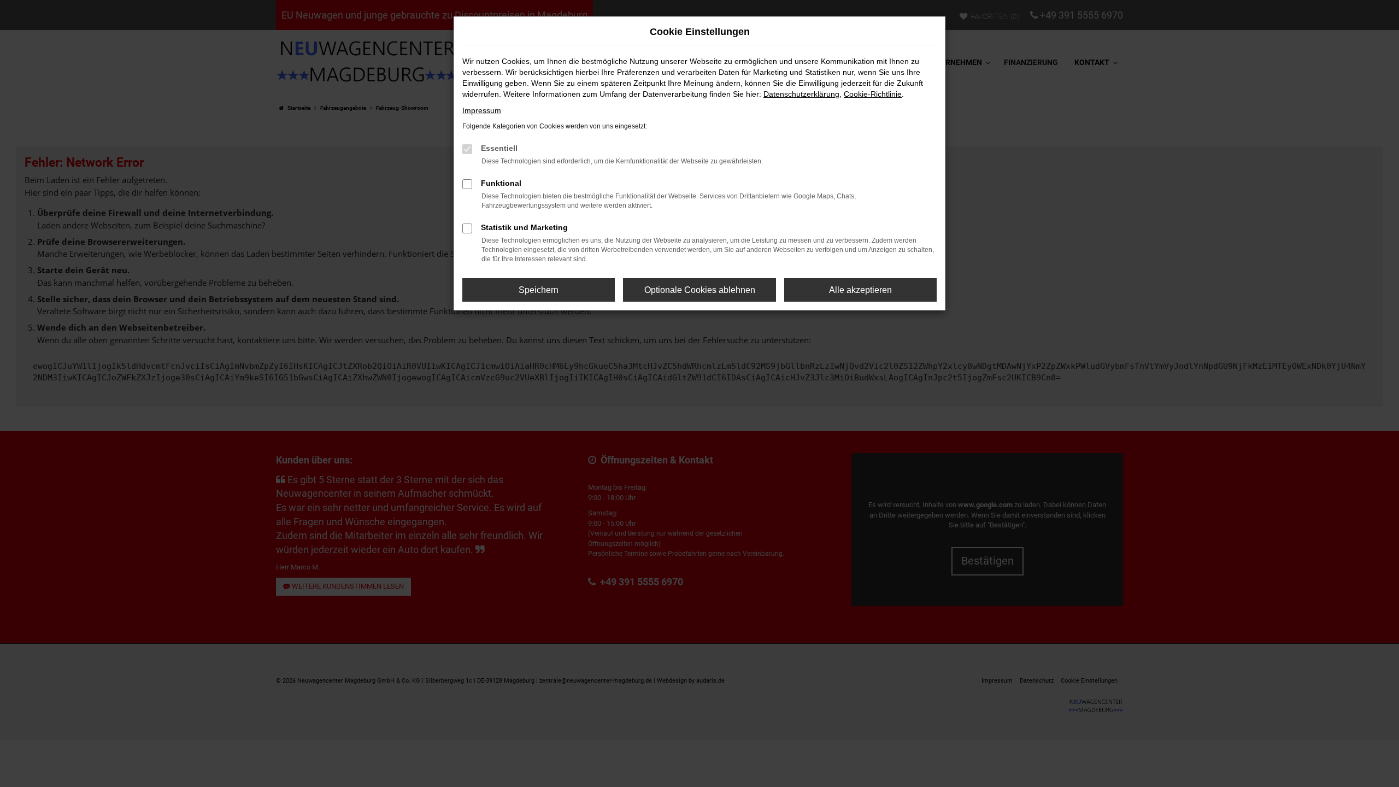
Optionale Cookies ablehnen (699, 290)
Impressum (481, 110)
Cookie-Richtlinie (873, 94)
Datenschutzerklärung (801, 94)
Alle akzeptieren (860, 290)
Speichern (539, 290)
